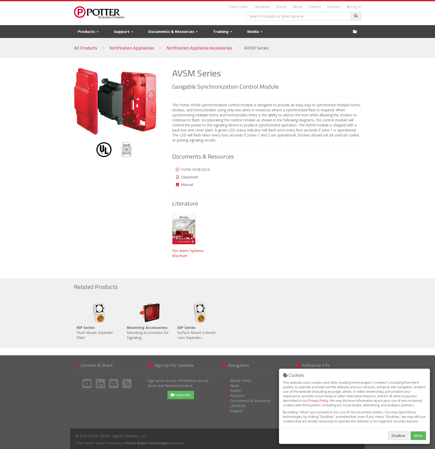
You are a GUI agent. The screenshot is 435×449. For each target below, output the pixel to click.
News (234, 385)
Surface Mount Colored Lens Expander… (196, 332)
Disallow (398, 435)
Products (87, 31)
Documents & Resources (171, 31)
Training (221, 31)
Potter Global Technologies (147, 443)
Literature (262, 6)
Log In (356, 6)
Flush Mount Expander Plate (95, 332)
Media (253, 31)
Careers (315, 6)
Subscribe (182, 394)
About (298, 6)
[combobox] (298, 16)
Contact (333, 6)
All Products (85, 47)
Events (281, 6)
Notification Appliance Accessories (199, 47)
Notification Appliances (132, 47)
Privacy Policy (318, 400)
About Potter (240, 380)
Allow (418, 435)
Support (122, 31)
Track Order (238, 6)
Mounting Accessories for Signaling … (148, 332)
